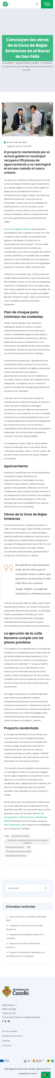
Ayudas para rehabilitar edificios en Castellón (25, 936)
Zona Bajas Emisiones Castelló (18, 851)
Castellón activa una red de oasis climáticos (24, 927)
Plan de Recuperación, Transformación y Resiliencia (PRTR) (25, 817)
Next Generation (12, 824)
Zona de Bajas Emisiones (19, 229)
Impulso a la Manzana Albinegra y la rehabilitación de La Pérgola (25, 954)
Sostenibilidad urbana (15, 847)
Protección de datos (12, 1035)
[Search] (45, 888)
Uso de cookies (9, 1031)
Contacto (7, 1045)
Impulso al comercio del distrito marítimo (23, 945)
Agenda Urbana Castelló (19, 146)
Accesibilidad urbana (20, 836)
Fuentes (6, 1040)
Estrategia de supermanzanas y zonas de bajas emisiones (27, 841)
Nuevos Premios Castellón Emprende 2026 (26, 918)
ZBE (28, 847)
